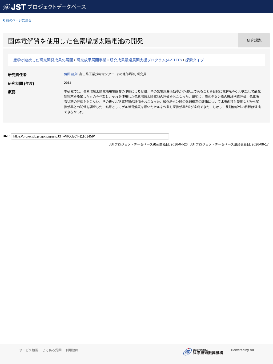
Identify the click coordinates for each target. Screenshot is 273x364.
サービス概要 (28, 350)
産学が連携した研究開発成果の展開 (43, 60)
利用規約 (72, 350)
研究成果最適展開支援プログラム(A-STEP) (146, 60)
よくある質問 (52, 350)
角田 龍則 (71, 74)
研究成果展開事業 (91, 60)
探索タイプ (194, 60)
